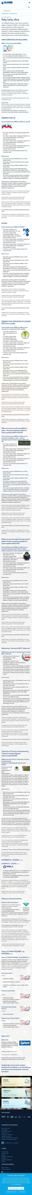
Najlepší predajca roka (7, 1156)
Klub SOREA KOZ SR (6, 1131)
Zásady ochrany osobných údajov (9, 1137)
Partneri (3, 1155)
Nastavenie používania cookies (9, 1139)
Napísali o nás (5, 1133)
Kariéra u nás (4, 1153)
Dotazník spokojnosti (6, 1159)
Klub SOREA (4, 1130)
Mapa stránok (4, 1167)
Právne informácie (6, 1169)
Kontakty (3, 1158)
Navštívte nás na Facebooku (12, 1143)
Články (3, 1161)
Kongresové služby (6, 1136)
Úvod (2, 17)
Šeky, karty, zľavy (5, 1128)
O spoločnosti (4, 1152)
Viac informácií (17, 1184)
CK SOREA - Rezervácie (7, 1134)
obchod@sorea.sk (13, 13)
